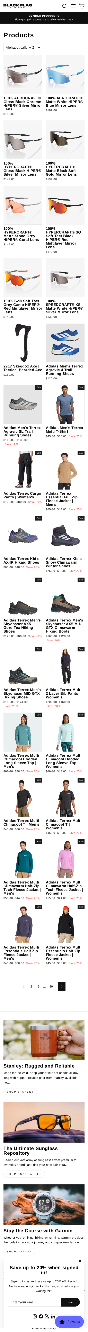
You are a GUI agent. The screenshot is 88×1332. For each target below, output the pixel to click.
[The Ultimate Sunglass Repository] (44, 1122)
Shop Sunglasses (24, 1174)
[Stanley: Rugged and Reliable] (44, 1040)
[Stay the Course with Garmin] (44, 1204)
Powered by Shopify (44, 1328)
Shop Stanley (20, 1091)
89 (51, 986)
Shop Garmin (19, 1251)
